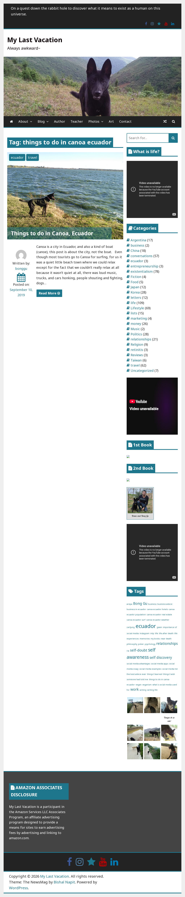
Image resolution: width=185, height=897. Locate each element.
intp (152, 633)
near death (166, 638)
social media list (170, 669)
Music (135, 329)
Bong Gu (140, 603)
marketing (139, 318)
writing (143, 690)
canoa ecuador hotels (157, 609)
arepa (129, 604)
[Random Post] (165, 121)
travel (32, 157)
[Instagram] (152, 23)
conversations (141, 256)
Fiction (136, 276)
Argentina (138, 240)
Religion (137, 344)
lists (134, 313)
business (137, 245)
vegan (138, 684)
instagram (144, 633)
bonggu (21, 268)
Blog (41, 121)
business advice (164, 604)
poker (141, 644)
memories (145, 638)
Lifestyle (137, 308)
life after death (166, 633)
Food (134, 282)
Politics (136, 334)
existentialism (142, 271)
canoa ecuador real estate (159, 614)
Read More (48, 293)
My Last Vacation (34, 39)
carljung (131, 627)
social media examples (150, 669)
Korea (135, 292)
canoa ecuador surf (136, 620)
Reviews (137, 355)
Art (111, 121)
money (136, 323)
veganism (147, 684)
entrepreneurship (144, 266)
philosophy (132, 644)
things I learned (154, 674)
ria (128, 651)
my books (155, 638)
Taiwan (136, 360)
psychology (150, 644)
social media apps (159, 663)
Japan (135, 287)
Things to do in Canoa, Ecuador (52, 233)
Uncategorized (142, 370)
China (135, 250)
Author (59, 121)
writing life (152, 690)
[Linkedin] (172, 23)
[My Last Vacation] (11, 121)
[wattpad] (159, 23)
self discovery (161, 657)
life (133, 303)
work (134, 689)
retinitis (137, 349)
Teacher (76, 121)
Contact (125, 121)
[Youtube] (166, 23)
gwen (159, 627)
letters (136, 297)
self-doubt (138, 650)
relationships (141, 339)
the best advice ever (136, 674)
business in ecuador (136, 609)
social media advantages (138, 663)
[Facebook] (146, 23)
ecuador (17, 157)
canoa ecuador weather (157, 620)
